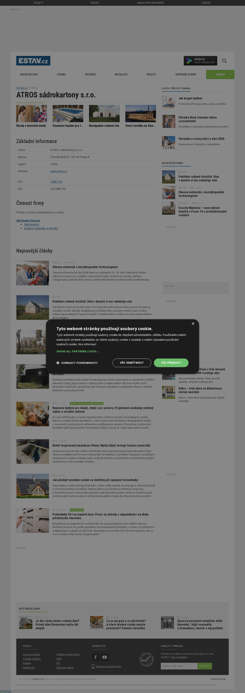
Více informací (87, 344)
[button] (122, 351)
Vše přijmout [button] (171, 362)
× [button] (192, 323)
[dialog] (122, 346)
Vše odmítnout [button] (132, 362)
